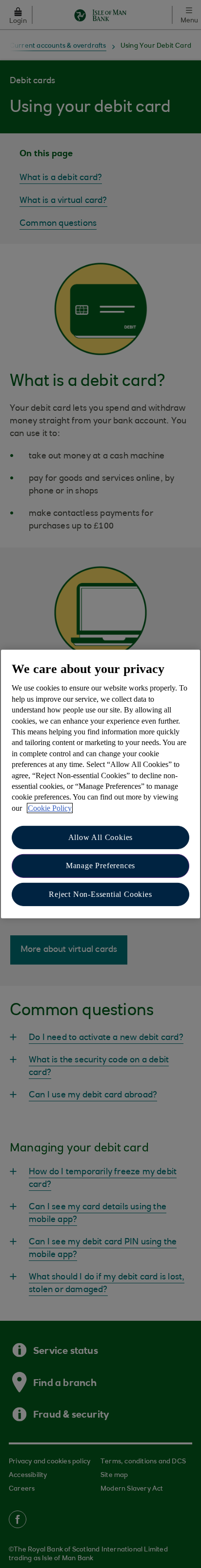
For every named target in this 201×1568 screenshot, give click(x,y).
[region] (100, 784)
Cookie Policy (50, 808)
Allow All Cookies (100, 837)
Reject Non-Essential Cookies (100, 894)
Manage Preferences (100, 865)
